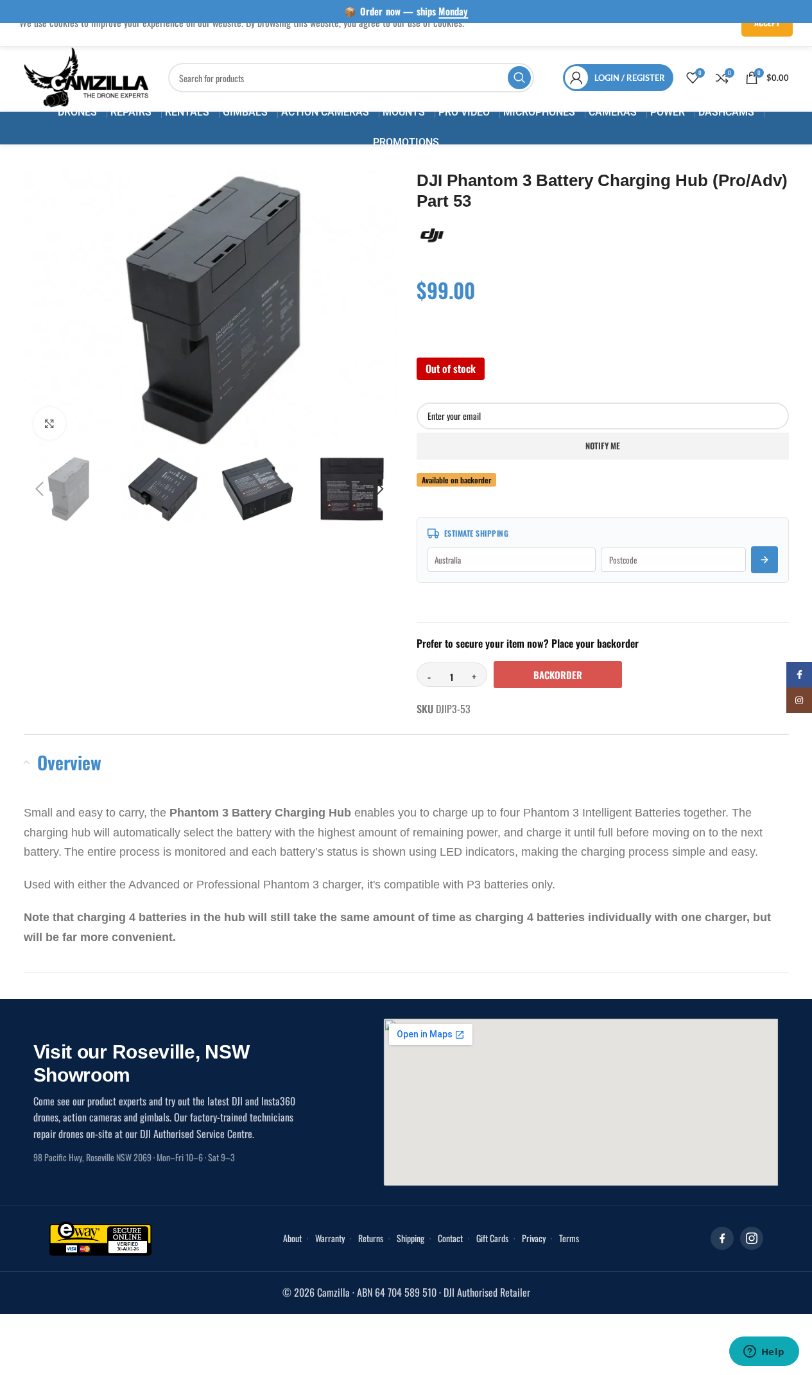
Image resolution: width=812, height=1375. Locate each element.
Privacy (534, 1238)
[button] (40, 489)
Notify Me (602, 445)
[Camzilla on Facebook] (722, 1238)
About (292, 1238)
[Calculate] (764, 559)
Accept (767, 22)
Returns (370, 1238)
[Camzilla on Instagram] (751, 1238)
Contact (450, 1238)
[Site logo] (87, 76)
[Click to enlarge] (49, 423)
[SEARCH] (519, 77)
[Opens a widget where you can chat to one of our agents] (764, 1352)
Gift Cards (492, 1238)
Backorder (557, 675)
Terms (569, 1238)
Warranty (330, 1238)
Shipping (410, 1238)
